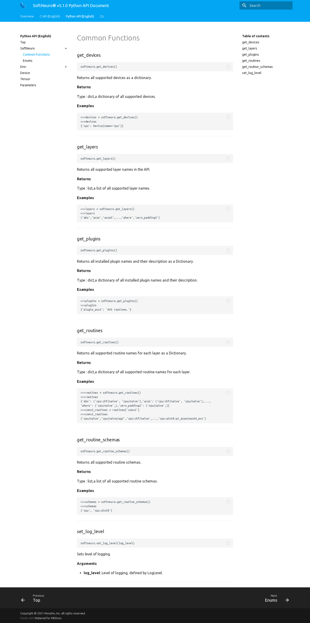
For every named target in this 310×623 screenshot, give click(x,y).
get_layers (249, 48)
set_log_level (251, 73)
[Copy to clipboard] (228, 66)
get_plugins (250, 54)
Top (23, 42)
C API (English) (50, 16)
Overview (27, 16)
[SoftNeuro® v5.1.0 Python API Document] (22, 5)
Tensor (25, 79)
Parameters (28, 85)
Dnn (23, 67)
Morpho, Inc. (52, 613)
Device (25, 73)
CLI (102, 16)
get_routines (251, 60)
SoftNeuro (27, 48)
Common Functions (36, 54)
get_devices (250, 42)
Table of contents (255, 36)
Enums (27, 60)
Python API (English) (80, 16)
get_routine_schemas (257, 67)
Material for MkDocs (48, 618)
